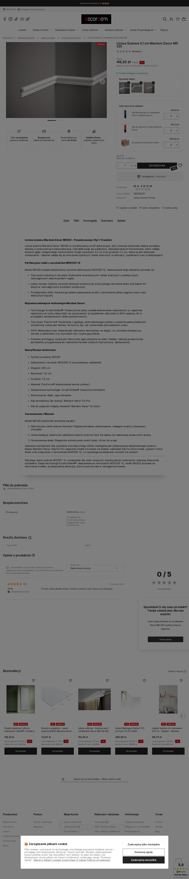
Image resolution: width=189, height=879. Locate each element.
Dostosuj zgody (144, 852)
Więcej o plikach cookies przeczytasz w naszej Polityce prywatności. (72, 860)
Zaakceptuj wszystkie (143, 859)
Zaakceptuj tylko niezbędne (144, 844)
